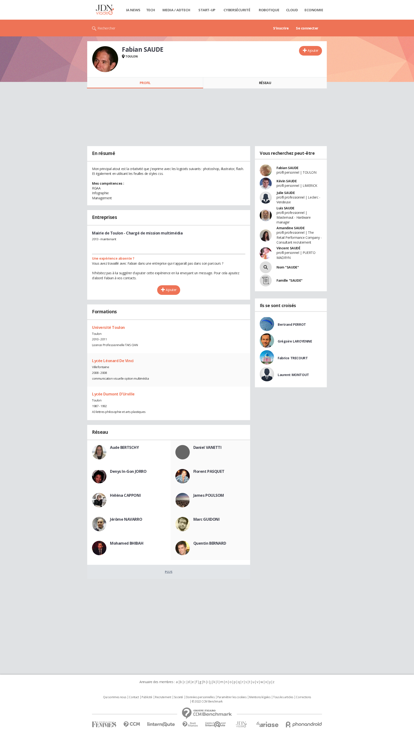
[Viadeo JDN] (241, 724)
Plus (168, 572)
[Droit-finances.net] (190, 724)
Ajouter (313, 50)
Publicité (147, 697)
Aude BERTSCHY (124, 447)
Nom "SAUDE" (287, 267)
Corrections (303, 697)
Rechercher (106, 28)
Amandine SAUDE (290, 228)
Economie (314, 9)
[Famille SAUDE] (266, 280)
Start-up (206, 9)
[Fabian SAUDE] (105, 59)
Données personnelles (200, 697)
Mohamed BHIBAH (126, 543)
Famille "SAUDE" (289, 280)
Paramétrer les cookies (232, 697)
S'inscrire (281, 28)
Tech (150, 9)
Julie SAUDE (285, 192)
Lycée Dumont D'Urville (113, 394)
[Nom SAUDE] (266, 267)
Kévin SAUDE (286, 181)
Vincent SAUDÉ (288, 248)
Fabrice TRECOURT (293, 358)
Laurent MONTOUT (293, 374)
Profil (145, 82)
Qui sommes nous (114, 697)
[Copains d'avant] (215, 724)
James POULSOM (208, 495)
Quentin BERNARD (209, 543)
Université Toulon (108, 327)
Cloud (292, 9)
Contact (134, 697)
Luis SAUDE (285, 208)
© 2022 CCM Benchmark (207, 701)
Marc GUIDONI (206, 519)
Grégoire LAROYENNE (295, 341)
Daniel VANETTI (207, 447)
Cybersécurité (237, 9)
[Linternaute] (161, 724)
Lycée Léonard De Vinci (113, 360)
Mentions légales (259, 697)
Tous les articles (283, 697)
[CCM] (131, 724)
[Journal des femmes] (104, 724)
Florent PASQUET (208, 471)
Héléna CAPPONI (125, 495)
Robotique (269, 9)
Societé (178, 697)
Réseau (265, 82)
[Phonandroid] (304, 724)
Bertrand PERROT (292, 324)
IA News (133, 9)
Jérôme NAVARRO (126, 519)
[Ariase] (267, 724)
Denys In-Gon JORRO (128, 471)
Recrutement (163, 697)
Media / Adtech (176, 9)
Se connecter (307, 28)
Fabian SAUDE (287, 168)
